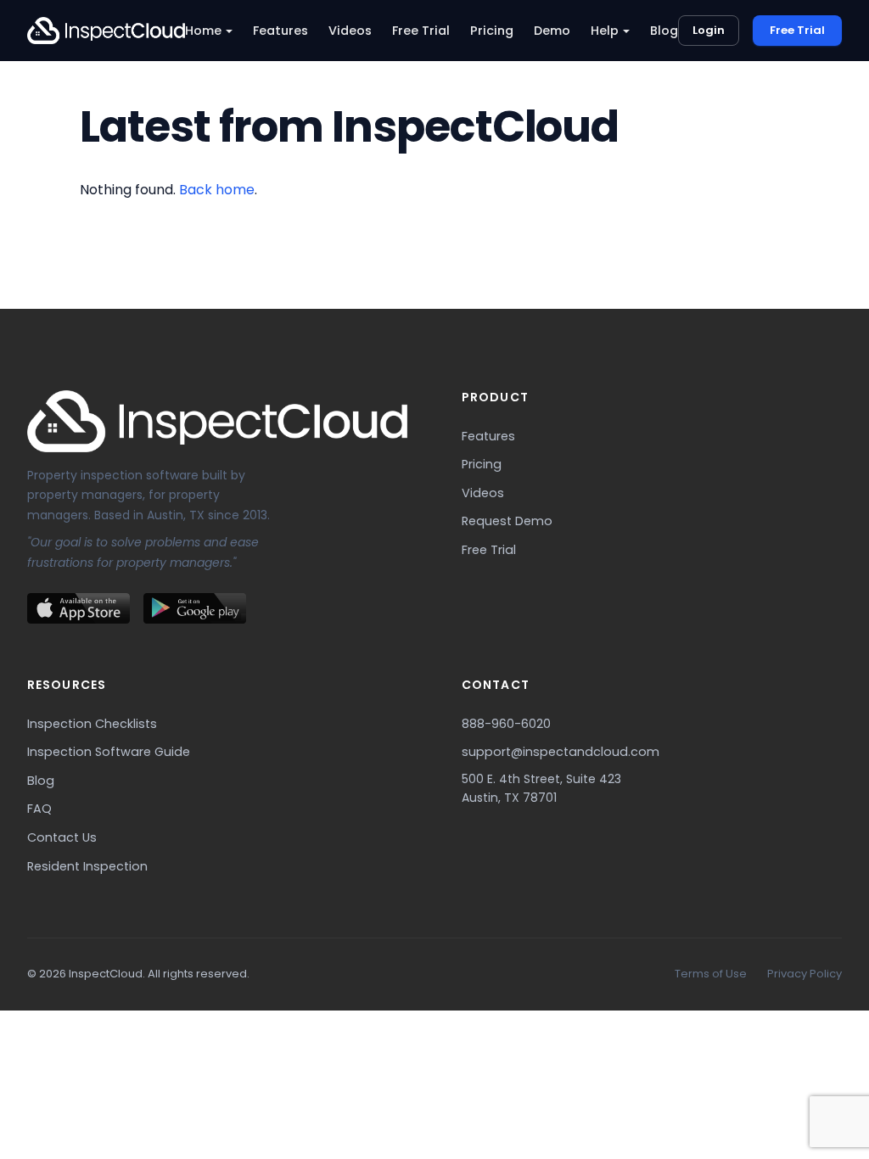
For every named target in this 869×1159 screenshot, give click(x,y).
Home (203, 30)
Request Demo (507, 520)
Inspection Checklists (92, 723)
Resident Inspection (87, 866)
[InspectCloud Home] (106, 30)
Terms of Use (711, 974)
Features (280, 30)
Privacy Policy (804, 974)
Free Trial (421, 30)
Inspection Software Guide (108, 751)
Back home (217, 189)
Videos (350, 30)
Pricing (491, 30)
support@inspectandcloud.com (560, 751)
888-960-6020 (506, 723)
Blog (664, 30)
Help (605, 30)
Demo (552, 30)
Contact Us (62, 837)
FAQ (39, 808)
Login (708, 30)
